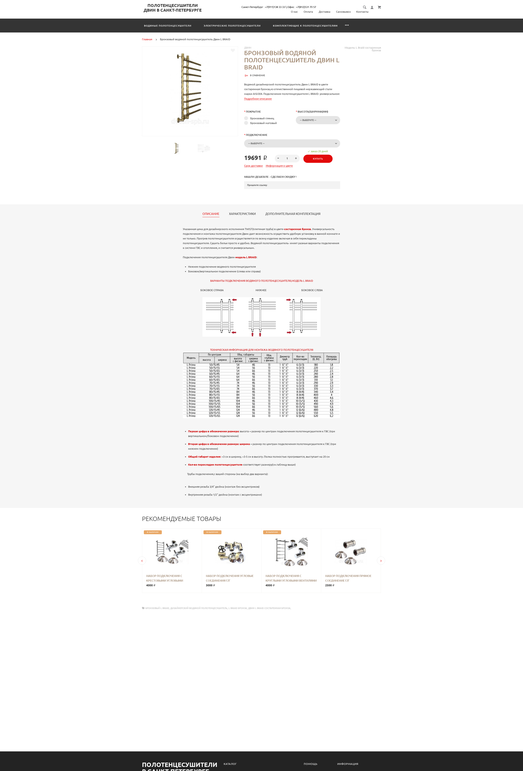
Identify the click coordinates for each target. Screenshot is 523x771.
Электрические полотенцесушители (232, 25)
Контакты (362, 11)
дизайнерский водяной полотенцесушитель (198, 608)
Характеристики (242, 214)
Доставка (324, 11)
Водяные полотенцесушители (167, 25)
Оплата (308, 11)
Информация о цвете (279, 165)
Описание (210, 214)
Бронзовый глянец (262, 118)
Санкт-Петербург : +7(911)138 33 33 (263, 7)
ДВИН (247, 47)
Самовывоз (343, 11)
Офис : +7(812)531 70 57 (301, 7)
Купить (318, 159)
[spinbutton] (287, 158)
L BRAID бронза (238, 608)
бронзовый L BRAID (157, 608)
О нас (294, 11)
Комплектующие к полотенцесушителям (305, 25)
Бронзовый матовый (263, 123)
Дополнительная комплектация (293, 214)
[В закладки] (233, 50)
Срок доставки (253, 165)
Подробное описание (258, 98)
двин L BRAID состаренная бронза (269, 608)
